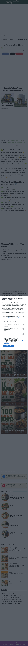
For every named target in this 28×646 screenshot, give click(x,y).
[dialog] (14, 323)
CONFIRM (8, 345)
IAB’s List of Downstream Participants (15, 317)
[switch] (23, 324)
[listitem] (14, 321)
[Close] (25, 298)
